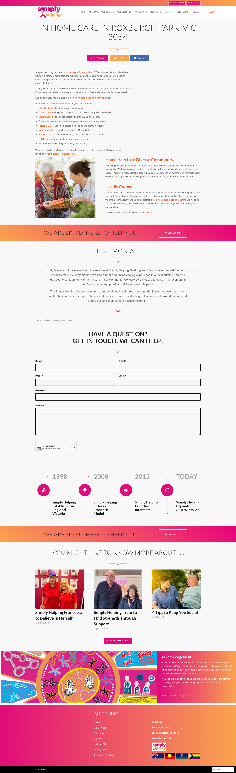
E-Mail (122, 360)
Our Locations (100, 733)
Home (97, 722)
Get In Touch (178, 2)
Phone (39, 375)
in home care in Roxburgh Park (79, 72)
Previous (41, 272)
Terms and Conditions (104, 755)
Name (38, 360)
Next (194, 272)
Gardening (44, 143)
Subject (123, 375)
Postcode (40, 390)
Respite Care (45, 134)
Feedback (194, 2)
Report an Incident (161, 727)
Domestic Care (46, 112)
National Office (101, 744)
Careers (98, 738)
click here (149, 212)
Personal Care (46, 125)
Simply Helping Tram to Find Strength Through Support (115, 618)
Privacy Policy (101, 749)
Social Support (46, 116)
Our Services (100, 727)
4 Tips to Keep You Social (175, 612)
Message (40, 405)
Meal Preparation (47, 130)
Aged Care (44, 103)
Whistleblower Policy (162, 738)
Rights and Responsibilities (165, 732)
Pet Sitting (43, 138)
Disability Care (46, 107)
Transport (43, 121)
